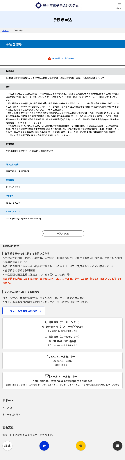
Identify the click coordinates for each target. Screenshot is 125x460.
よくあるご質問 (10, 414)
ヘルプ (5, 407)
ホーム (5, 30)
